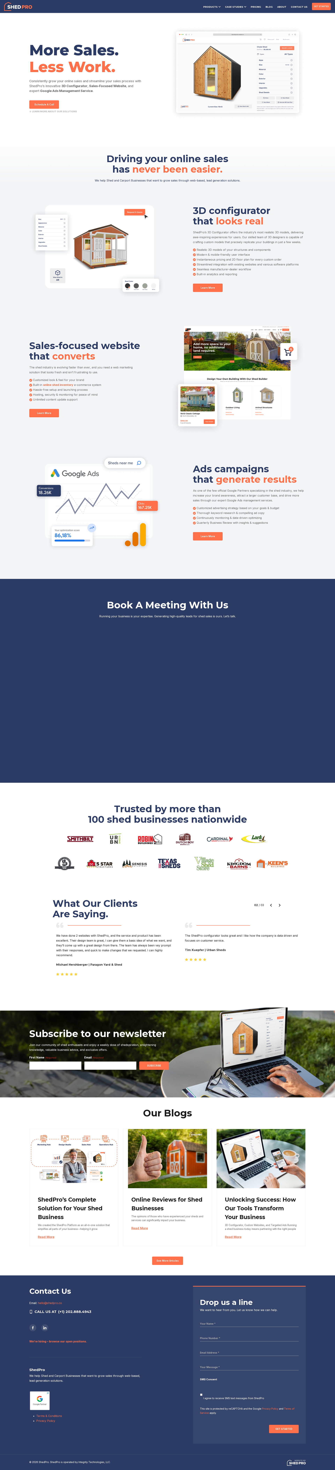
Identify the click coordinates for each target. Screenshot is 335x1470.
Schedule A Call (44, 104)
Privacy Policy (45, 1421)
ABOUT (281, 6)
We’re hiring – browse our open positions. (58, 1341)
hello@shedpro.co (50, 1303)
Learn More (208, 287)
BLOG (269, 6)
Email (94, 1057)
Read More (46, 1237)
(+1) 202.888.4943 (74, 1312)
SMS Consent (208, 1379)
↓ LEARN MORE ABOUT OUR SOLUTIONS (53, 111)
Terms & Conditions (49, 1416)
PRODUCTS (210, 6)
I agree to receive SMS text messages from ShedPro (233, 1398)
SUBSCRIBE (154, 1065)
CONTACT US (299, 6)
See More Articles (168, 1260)
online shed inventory (58, 385)
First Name (42, 1057)
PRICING (256, 6)
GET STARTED (321, 6)
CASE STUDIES (234, 6)
